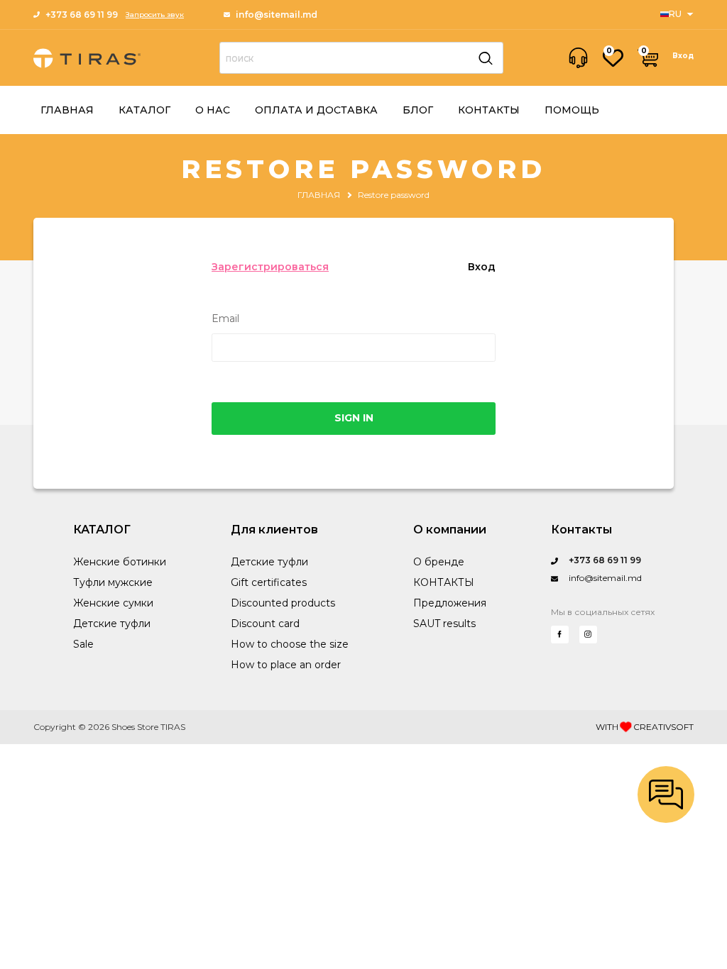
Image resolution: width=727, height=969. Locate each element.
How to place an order (286, 664)
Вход (683, 55)
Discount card (265, 623)
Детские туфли (112, 623)
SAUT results (444, 623)
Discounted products (283, 603)
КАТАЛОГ (144, 110)
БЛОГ (418, 110)
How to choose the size (290, 644)
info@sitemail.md (276, 14)
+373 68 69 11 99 (81, 14)
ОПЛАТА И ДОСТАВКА (316, 110)
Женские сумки (113, 603)
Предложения (449, 603)
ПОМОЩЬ (572, 110)
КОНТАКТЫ (489, 110)
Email (225, 319)
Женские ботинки (119, 561)
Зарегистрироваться (270, 266)
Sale (83, 644)
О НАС (212, 110)
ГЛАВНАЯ (67, 110)
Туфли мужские (113, 582)
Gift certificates (269, 582)
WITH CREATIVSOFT (645, 726)
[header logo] (87, 58)
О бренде (438, 561)
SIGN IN (353, 417)
